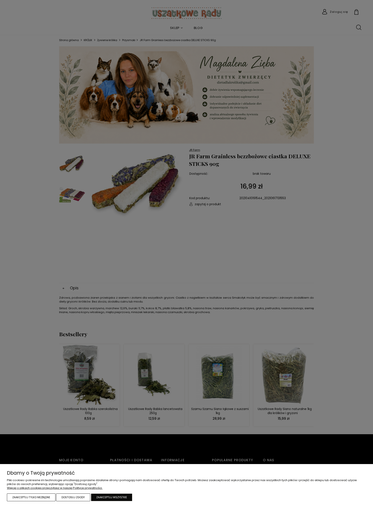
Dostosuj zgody (73, 497)
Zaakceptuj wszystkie (111, 497)
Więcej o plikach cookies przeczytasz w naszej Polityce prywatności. (55, 488)
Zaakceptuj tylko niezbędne (31, 497)
